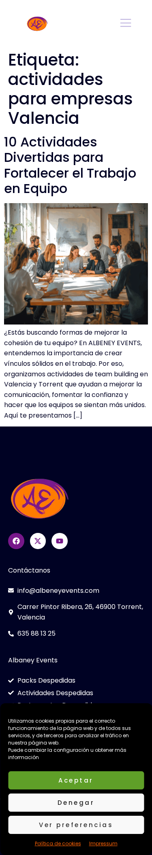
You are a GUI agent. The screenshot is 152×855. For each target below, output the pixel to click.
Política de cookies (58, 843)
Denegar (76, 802)
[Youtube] (59, 541)
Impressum (103, 843)
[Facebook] (16, 541)
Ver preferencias (76, 825)
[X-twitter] (38, 541)
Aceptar (76, 780)
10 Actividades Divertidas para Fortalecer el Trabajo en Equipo (70, 165)
